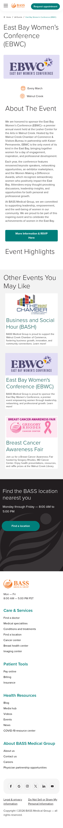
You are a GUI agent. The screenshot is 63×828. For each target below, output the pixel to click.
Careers (8, 762)
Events (8, 719)
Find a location (21, 526)
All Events (18, 17)
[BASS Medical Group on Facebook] (11, 786)
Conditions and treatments (20, 629)
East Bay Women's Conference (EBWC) (41, 17)
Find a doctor (12, 618)
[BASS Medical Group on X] (36, 786)
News (7, 725)
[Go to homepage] (18, 5)
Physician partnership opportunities (25, 767)
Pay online (10, 671)
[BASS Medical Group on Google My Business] (19, 786)
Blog (6, 703)
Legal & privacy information (13, 802)
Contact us (10, 756)
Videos (8, 714)
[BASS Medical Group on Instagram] (27, 786)
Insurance (9, 682)
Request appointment (45, 6)
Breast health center (16, 646)
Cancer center (12, 640)
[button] (5, 5)
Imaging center (13, 651)
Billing (7, 677)
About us (9, 751)
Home (8, 17)
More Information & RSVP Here (31, 235)
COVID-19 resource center (19, 730)
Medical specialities (15, 623)
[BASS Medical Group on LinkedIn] (44, 786)
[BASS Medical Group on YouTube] (52, 786)
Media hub (10, 708)
